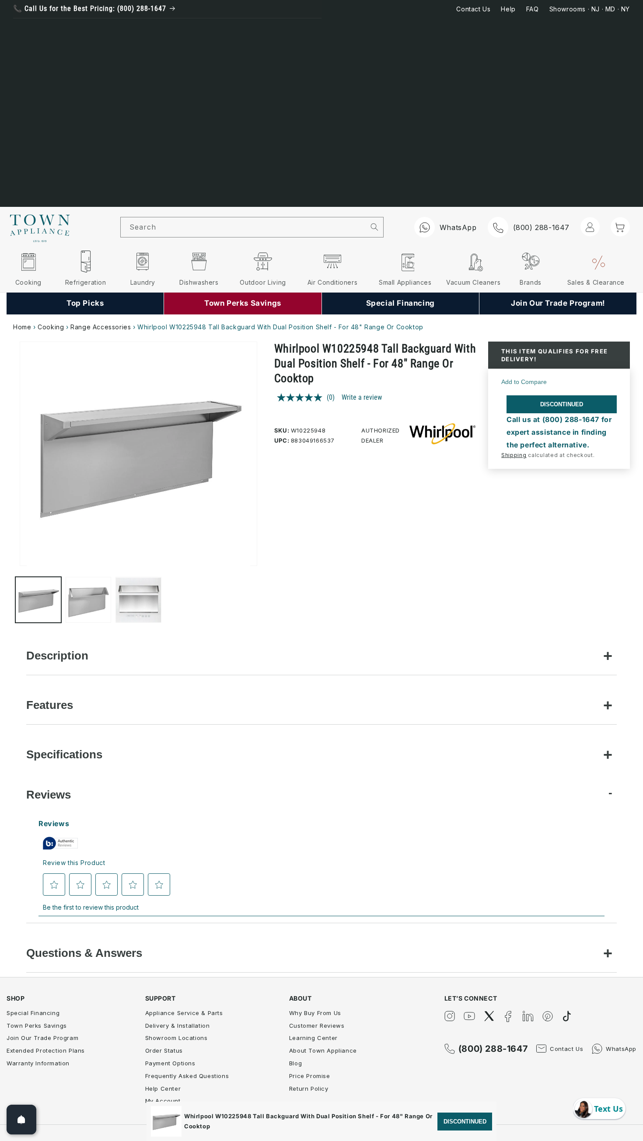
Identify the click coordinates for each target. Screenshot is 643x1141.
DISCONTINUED (561, 404)
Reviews (48, 794)
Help (508, 9)
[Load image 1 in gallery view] (38, 600)
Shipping (514, 455)
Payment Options (170, 1063)
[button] (620, 226)
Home (22, 327)
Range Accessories (100, 327)
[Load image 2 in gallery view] (89, 600)
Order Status (164, 1050)
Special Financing (33, 1012)
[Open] (21, 1119)
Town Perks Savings (37, 1025)
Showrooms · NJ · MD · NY (589, 9)
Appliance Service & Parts (184, 1012)
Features (49, 705)
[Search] (374, 227)
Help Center (163, 1088)
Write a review (362, 397)
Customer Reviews (317, 1025)
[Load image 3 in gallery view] (138, 600)
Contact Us (473, 9)
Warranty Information (38, 1063)
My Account (163, 1100)
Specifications (64, 754)
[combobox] (243, 227)
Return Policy (308, 1088)
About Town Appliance (323, 1050)
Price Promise (309, 1075)
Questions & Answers (84, 953)
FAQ (532, 9)
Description (57, 655)
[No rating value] (302, 397)
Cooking (51, 327)
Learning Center (313, 1037)
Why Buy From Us (315, 1012)
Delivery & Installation (177, 1025)
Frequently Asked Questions (187, 1075)
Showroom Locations (176, 1037)
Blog (295, 1063)
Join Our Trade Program (42, 1037)
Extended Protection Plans (46, 1050)
